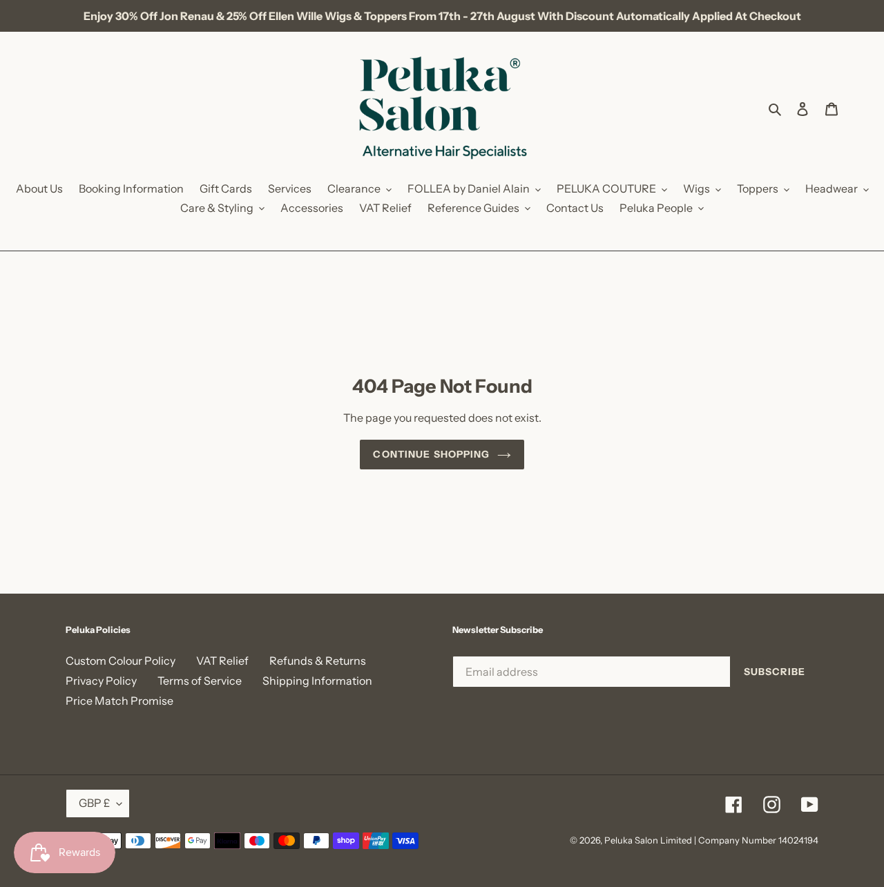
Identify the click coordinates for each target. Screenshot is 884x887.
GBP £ (94, 803)
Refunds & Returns (317, 660)
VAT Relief (222, 660)
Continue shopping (431, 454)
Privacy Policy (101, 681)
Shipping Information (317, 681)
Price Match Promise (119, 701)
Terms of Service (199, 681)
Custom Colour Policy (120, 660)
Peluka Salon (631, 840)
